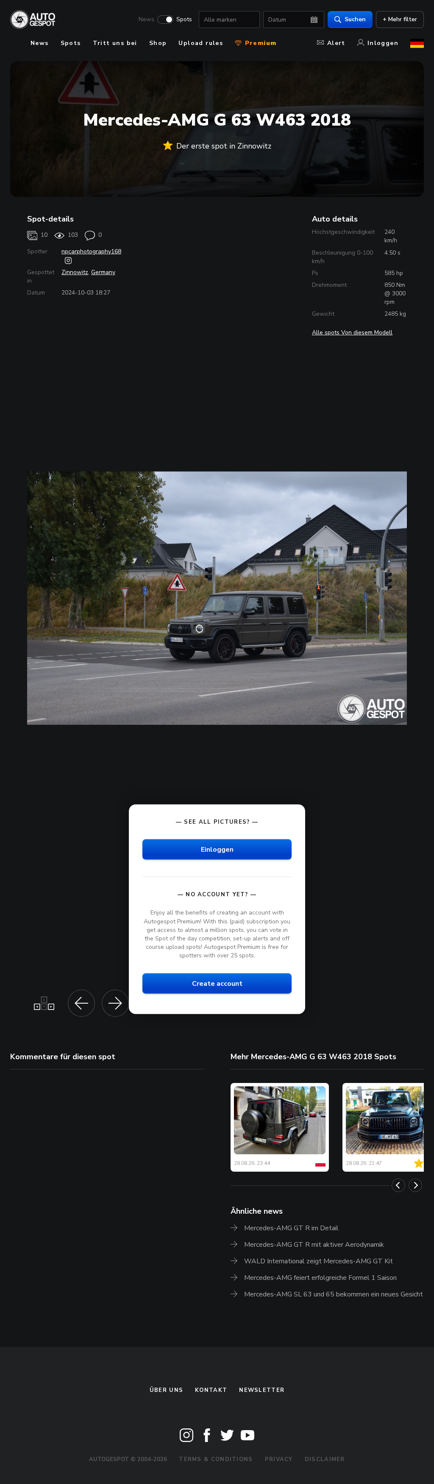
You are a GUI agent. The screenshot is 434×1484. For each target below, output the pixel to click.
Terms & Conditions (216, 1459)
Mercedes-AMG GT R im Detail (291, 1228)
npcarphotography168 (91, 251)
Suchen (355, 19)
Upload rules (200, 43)
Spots (184, 19)
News (146, 19)
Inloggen (382, 43)
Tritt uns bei (115, 43)
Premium (259, 43)
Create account (217, 983)
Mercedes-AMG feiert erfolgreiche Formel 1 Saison (320, 1277)
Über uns (166, 1390)
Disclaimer (325, 1459)
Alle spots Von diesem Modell (352, 332)
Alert (336, 43)
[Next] (415, 1185)
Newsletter (261, 1390)
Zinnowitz (74, 272)
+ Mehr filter (400, 19)
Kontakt (211, 1390)
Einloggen (217, 849)
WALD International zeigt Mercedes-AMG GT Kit (318, 1261)
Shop (158, 43)
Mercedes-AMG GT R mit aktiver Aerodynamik (314, 1244)
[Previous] (398, 1185)
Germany (103, 272)
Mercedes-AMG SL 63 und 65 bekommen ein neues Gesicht (333, 1294)
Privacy (279, 1459)
